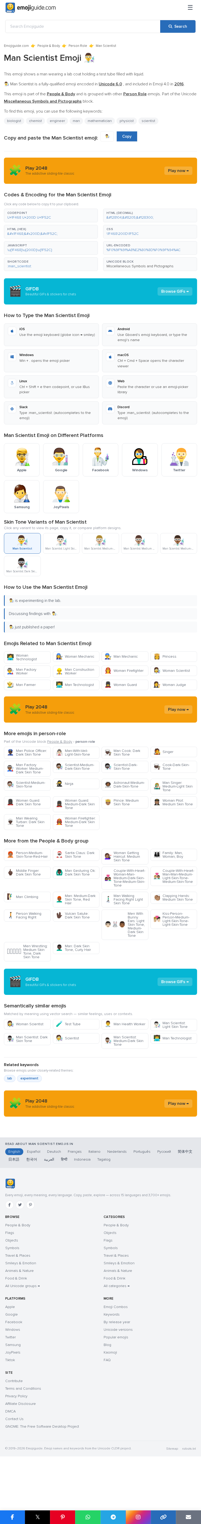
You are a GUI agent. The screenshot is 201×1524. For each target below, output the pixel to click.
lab (9, 1078)
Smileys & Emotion (20, 1263)
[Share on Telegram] (113, 1517)
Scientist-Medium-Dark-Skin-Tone (75, 767)
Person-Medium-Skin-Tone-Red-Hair (27, 855)
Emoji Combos (116, 1307)
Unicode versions (118, 1329)
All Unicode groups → (22, 1286)
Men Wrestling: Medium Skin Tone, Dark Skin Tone (27, 951)
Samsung (13, 1345)
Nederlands (117, 1151)
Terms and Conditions (23, 1388)
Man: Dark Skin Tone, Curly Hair (73, 948)
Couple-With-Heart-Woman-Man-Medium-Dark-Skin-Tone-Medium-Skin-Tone (124, 878)
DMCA (10, 1411)
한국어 (31, 1159)
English (14, 1151)
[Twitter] (20, 1205)
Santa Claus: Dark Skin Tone (75, 855)
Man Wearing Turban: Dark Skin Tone (25, 822)
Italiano (94, 1151)
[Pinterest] (30, 1205)
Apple (10, 1307)
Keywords (112, 1314)
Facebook (13, 1322)
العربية (49, 1159)
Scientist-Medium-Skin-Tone (26, 784)
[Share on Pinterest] (62, 1517)
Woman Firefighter (123, 670)
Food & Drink (16, 1278)
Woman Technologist (22, 657)
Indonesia (82, 1159)
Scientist (67, 1038)
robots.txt (189, 1449)
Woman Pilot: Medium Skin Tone (173, 802)
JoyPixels (12, 1352)
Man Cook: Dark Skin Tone (122, 753)
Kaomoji (110, 1352)
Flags (9, 1233)
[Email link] (188, 1517)
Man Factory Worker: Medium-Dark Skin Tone (25, 768)
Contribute (14, 1381)
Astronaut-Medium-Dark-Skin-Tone (124, 784)
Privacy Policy (16, 1396)
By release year (117, 1322)
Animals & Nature (19, 1270)
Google (11, 1314)
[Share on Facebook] (12, 1517)
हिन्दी (64, 1159)
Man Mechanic (121, 656)
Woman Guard (120, 684)
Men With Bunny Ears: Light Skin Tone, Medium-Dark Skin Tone (124, 924)
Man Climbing (22, 896)
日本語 (13, 1159)
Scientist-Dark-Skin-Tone (120, 767)
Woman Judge (169, 684)
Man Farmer (21, 684)
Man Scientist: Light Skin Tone (170, 1025)
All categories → (117, 1286)
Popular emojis (116, 1337)
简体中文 (185, 1151)
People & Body (48, 46)
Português (141, 1151)
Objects (11, 1240)
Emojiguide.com (16, 46)
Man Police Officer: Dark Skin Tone (27, 753)
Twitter (10, 1337)
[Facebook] (9, 1205)
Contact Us (14, 1419)
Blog (107, 1345)
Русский (164, 1151)
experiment (29, 1078)
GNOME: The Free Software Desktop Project (42, 1426)
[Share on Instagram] (138, 1517)
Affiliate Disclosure (20, 1403)
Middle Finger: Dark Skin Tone (24, 872)
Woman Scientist (171, 670)
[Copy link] (163, 1517)
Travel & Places (17, 1255)
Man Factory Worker (21, 671)
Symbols (12, 1248)
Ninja (64, 783)
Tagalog (103, 1159)
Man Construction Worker (75, 671)
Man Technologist (75, 684)
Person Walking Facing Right (24, 915)
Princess (164, 656)
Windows (12, 1329)
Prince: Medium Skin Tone (121, 802)
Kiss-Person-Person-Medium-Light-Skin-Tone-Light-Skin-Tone (171, 919)
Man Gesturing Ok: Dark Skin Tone (76, 872)
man (76, 121)
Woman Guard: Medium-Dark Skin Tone (75, 804)
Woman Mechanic (75, 656)
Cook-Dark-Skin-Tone (171, 767)
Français (75, 1151)
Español (33, 1151)
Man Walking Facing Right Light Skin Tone (123, 899)
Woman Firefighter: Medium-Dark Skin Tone (76, 822)
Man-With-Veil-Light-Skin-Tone (73, 753)
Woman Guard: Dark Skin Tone (24, 802)
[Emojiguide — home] (30, 8)
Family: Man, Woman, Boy (168, 855)
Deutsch (54, 1151)
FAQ (107, 1360)
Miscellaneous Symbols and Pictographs (140, 266)
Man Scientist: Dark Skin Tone (27, 1039)
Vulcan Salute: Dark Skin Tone (73, 915)
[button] (51, 215)
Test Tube (68, 1024)
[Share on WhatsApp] (87, 1517)
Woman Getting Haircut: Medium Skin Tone (122, 856)
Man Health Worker (124, 1024)
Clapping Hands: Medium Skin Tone (173, 898)
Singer (163, 751)
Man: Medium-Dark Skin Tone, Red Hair (76, 899)
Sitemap (172, 1449)
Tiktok (10, 1360)
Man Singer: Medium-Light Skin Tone (173, 786)
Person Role (78, 46)
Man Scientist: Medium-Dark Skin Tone (123, 1041)
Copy (127, 136)
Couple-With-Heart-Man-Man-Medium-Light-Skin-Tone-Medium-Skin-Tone (173, 876)
